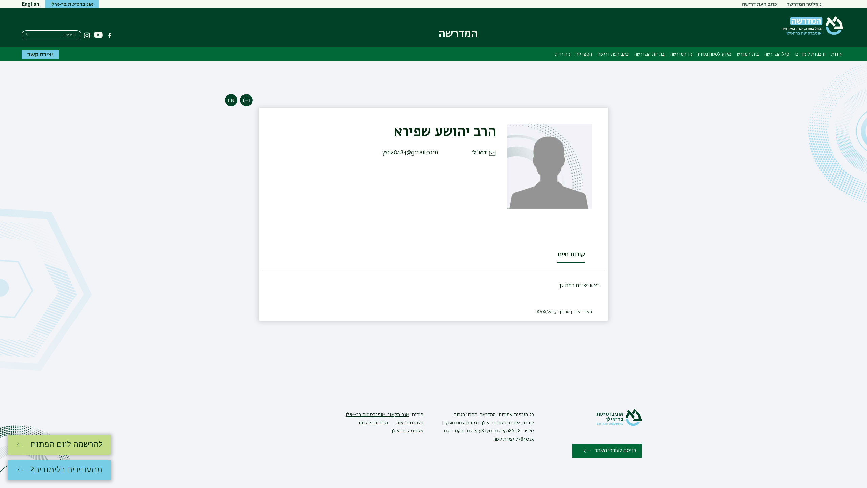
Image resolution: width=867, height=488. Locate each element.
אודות (837, 54)
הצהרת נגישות (409, 423)
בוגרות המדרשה (649, 54)
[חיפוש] (28, 34)
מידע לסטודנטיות (714, 54)
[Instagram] (87, 35)
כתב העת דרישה (759, 3)
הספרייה (584, 54)
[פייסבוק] (110, 35)
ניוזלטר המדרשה (804, 3)
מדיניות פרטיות (373, 423)
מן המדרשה (681, 54)
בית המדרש (748, 54)
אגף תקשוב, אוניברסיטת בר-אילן (377, 414)
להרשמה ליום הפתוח (66, 445)
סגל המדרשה (776, 54)
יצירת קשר (40, 54)
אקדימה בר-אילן (407, 431)
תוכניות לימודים (810, 54)
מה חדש (562, 54)
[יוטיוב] (98, 35)
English (30, 3)
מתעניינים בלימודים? (66, 470)
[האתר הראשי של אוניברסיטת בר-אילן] (619, 424)
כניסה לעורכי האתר (615, 450)
